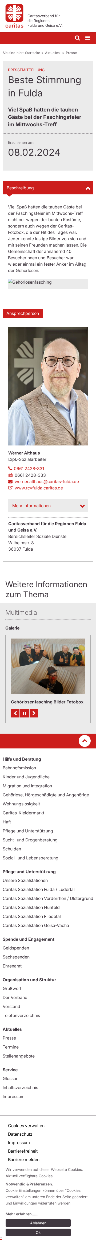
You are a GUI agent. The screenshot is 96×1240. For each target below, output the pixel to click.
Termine (11, 1047)
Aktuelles (53, 53)
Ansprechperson (22, 313)
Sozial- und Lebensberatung (30, 857)
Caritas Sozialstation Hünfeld (31, 907)
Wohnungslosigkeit (21, 803)
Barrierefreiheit (23, 1151)
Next (34, 713)
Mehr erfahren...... (22, 1214)
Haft (7, 821)
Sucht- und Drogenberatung (30, 839)
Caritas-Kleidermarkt (23, 812)
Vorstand (11, 1006)
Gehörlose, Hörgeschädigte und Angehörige (46, 794)
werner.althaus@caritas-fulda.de (47, 481)
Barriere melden (23, 1159)
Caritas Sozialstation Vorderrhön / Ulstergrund (48, 898)
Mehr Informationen (31, 505)
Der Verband (15, 997)
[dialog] (49, 1202)
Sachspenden (16, 957)
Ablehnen (38, 1223)
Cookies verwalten (26, 1125)
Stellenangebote (19, 1056)
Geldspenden (16, 948)
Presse (71, 53)
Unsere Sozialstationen (25, 880)
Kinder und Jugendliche (26, 776)
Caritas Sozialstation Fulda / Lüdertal (39, 889)
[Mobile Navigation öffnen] (88, 38)
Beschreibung (20, 187)
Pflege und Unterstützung (28, 830)
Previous (15, 713)
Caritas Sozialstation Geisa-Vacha (36, 925)
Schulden (12, 848)
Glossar (10, 1078)
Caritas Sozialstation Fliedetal (32, 916)
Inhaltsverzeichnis (20, 1087)
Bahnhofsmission (19, 767)
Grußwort (12, 988)
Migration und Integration (27, 785)
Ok (38, 1232)
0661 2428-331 (29, 468)
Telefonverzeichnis (21, 1015)
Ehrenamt (12, 966)
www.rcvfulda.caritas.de (39, 487)
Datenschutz (20, 1134)
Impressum (14, 1096)
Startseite (32, 53)
